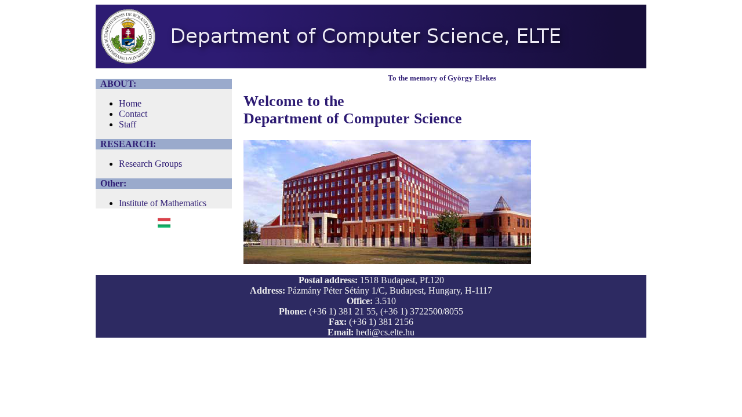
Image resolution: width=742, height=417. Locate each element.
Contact (133, 114)
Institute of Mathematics (162, 203)
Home (130, 103)
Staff (127, 124)
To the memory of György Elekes (442, 78)
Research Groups (150, 164)
